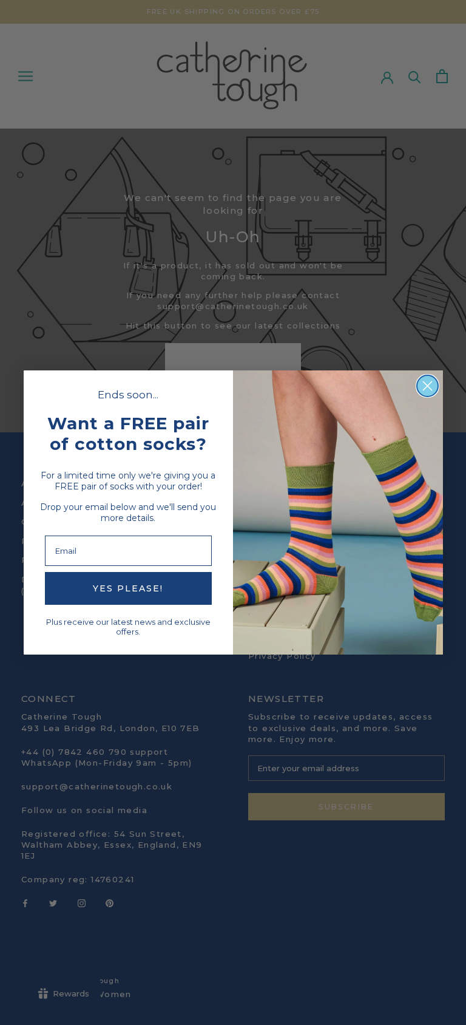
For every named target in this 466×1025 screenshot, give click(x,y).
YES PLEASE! (128, 588)
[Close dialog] (427, 386)
